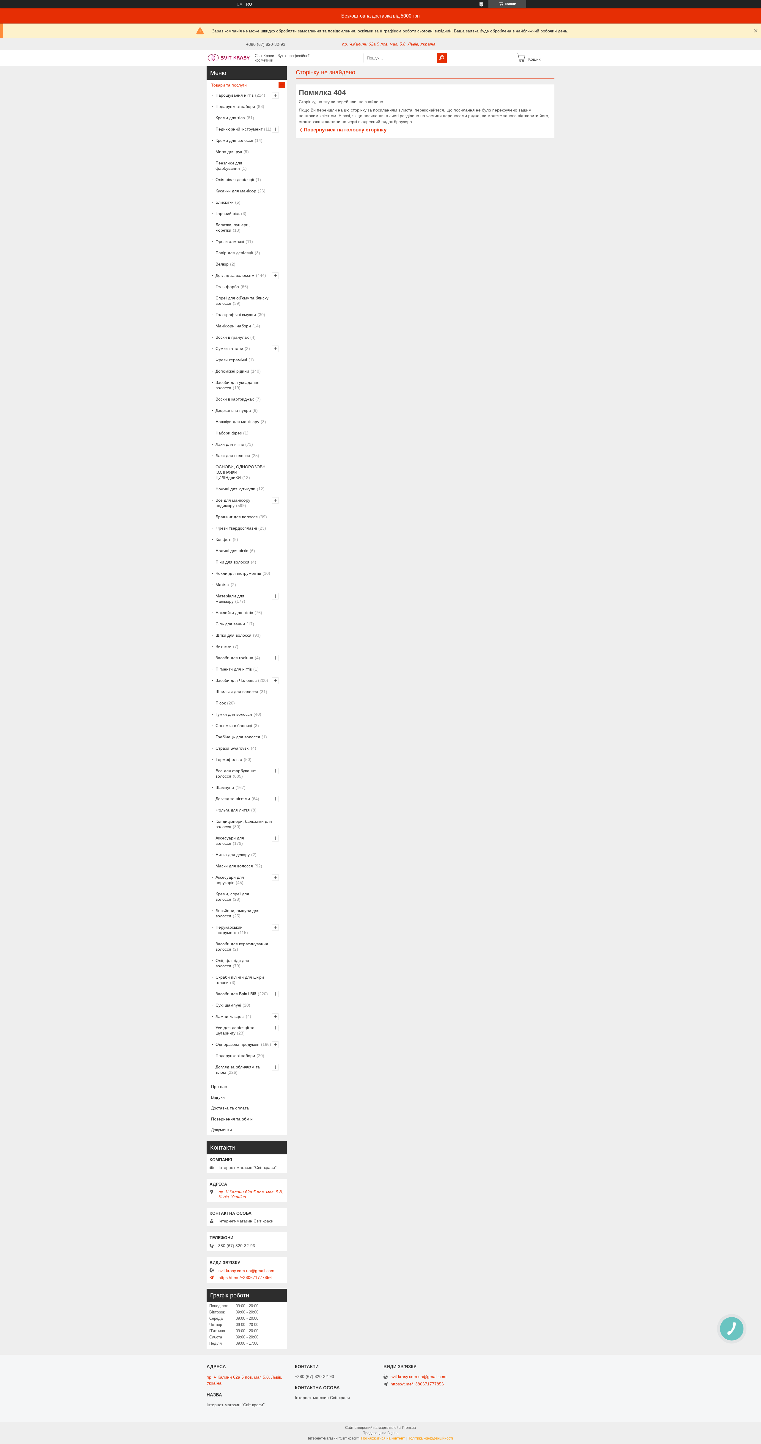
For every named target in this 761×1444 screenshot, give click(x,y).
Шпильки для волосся (237, 691)
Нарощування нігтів (235, 95)
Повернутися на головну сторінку (345, 130)
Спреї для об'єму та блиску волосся (242, 301)
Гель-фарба (227, 286)
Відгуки (218, 1097)
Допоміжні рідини (232, 371)
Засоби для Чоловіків (236, 680)
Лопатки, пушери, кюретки (233, 227)
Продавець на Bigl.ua (381, 1433)
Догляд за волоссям (235, 275)
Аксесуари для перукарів (230, 880)
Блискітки (225, 202)
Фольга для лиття (233, 810)
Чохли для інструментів (238, 573)
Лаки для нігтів (230, 444)
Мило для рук (229, 151)
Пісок (221, 703)
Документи (221, 1129)
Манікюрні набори (233, 326)
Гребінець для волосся (238, 736)
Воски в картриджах (235, 399)
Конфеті (223, 539)
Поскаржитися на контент (383, 1438)
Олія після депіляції (235, 179)
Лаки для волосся (233, 455)
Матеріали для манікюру (230, 599)
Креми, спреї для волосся (232, 896)
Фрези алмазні (230, 241)
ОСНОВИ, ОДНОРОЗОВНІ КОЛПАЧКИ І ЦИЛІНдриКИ (241, 472)
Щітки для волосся (233, 635)
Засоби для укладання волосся (238, 385)
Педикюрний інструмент (239, 129)
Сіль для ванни (230, 623)
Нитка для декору (233, 854)
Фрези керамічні (231, 359)
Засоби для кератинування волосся (242, 946)
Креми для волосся (234, 140)
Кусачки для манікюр (236, 191)
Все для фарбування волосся (236, 773)
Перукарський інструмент (229, 930)
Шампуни (225, 787)
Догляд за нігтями (233, 798)
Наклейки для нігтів (234, 612)
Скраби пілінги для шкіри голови (240, 980)
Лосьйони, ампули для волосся (238, 913)
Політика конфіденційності (430, 1438)
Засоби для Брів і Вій (236, 993)
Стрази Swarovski (232, 748)
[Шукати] (442, 58)
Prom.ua (409, 1428)
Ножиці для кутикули (235, 488)
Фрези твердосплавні (236, 528)
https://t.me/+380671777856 (245, 1277)
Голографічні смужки (236, 314)
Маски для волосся (234, 866)
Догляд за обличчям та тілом (238, 1070)
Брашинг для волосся (237, 516)
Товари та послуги (229, 85)
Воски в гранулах (232, 337)
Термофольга (229, 759)
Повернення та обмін (232, 1119)
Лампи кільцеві (230, 1016)
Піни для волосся (232, 562)
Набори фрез (229, 433)
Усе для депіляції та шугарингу (235, 1030)
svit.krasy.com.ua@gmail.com (246, 1270)
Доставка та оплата (230, 1108)
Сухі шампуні (228, 1005)
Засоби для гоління (234, 657)
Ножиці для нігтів (232, 550)
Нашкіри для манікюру (237, 421)
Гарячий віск (228, 213)
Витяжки (224, 646)
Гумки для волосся (234, 714)
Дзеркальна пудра (233, 410)
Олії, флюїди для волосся (232, 963)
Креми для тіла (230, 117)
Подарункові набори (235, 106)
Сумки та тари (229, 348)
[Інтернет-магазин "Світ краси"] (229, 57)
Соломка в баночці (234, 725)
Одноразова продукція (238, 1044)
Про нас (219, 1086)
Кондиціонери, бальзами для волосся (244, 824)
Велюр (222, 264)
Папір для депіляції (234, 252)
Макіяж (222, 584)
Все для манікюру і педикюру (234, 503)
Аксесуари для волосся (230, 841)
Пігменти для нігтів (234, 669)
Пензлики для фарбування (229, 166)
